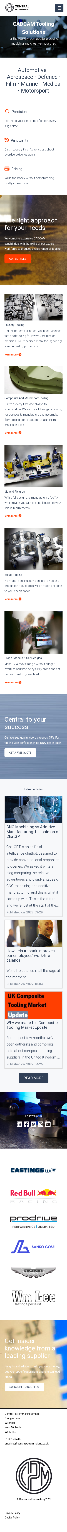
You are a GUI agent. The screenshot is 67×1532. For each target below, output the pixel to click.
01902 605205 (13, 1439)
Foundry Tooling (14, 325)
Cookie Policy (12, 1517)
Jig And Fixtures (14, 491)
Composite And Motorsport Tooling (26, 398)
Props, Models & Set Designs (23, 658)
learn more (11, 354)
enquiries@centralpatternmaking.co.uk (27, 1443)
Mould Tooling (13, 575)
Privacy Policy (12, 1513)
